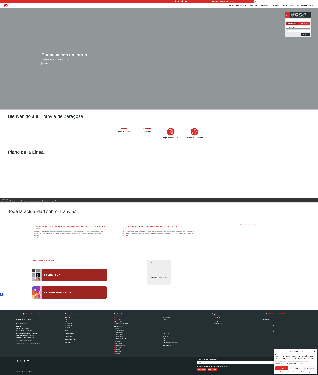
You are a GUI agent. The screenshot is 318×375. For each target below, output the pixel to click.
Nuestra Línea (69, 325)
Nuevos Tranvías (294, 5)
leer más (36, 237)
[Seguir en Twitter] (178, 2)
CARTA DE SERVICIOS (159, 278)
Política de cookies (217, 321)
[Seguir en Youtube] (187, 2)
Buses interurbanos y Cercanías (33, 201)
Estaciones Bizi (16, 201)
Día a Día (68, 321)
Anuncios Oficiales (119, 321)
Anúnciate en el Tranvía (307, 5)
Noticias (231, 5)
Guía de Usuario (253, 5)
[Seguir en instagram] (175, 2)
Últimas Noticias (119, 319)
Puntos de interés (49, 201)
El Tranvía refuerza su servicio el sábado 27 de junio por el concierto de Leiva (150, 226)
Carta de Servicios (119, 336)
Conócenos (68, 319)
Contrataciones (68, 336)
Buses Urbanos (5, 201)
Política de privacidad (298, 372)
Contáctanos (46, 63)
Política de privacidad (218, 317)
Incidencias (284, 5)
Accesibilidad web (217, 323)
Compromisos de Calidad (121, 338)
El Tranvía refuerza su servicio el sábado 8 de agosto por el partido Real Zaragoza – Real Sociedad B (69, 226)
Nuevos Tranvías (167, 345)
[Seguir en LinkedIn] (182, 2)
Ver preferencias (309, 368)
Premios (68, 327)
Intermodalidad (265, 5)
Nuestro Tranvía (69, 323)
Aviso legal (308, 372)
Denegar (295, 368)
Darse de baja (212, 369)
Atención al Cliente (241, 5)
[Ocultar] (309, 15)
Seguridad (275, 5)
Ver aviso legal (202, 369)
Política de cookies (285, 372)
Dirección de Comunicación (121, 323)
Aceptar (281, 368)
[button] (315, 351)
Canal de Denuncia (119, 334)
